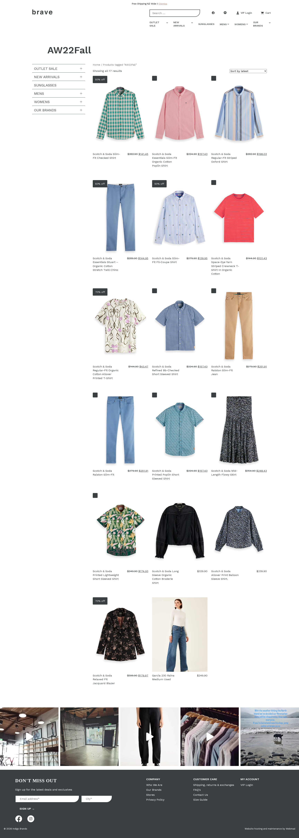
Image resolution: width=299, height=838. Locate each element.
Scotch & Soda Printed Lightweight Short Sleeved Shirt (106, 575)
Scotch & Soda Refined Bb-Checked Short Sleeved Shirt (165, 370)
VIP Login (246, 12)
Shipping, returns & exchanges (213, 785)
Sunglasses (206, 24)
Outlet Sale (154, 24)
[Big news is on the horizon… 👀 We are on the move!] (89, 736)
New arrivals (179, 24)
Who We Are (154, 785)
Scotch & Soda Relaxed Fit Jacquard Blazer (104, 679)
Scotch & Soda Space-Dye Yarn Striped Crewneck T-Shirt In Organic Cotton (225, 266)
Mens (223, 24)
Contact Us (200, 794)
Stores (150, 794)
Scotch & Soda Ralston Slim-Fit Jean (222, 370)
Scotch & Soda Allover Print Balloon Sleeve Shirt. (225, 575)
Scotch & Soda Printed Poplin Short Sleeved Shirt (165, 474)
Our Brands (258, 24)
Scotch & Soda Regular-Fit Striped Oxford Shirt (224, 157)
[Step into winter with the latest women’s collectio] (149, 736)
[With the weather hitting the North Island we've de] (270, 736)
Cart (268, 12)
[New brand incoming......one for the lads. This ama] (209, 736)
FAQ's (197, 789)
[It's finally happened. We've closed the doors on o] (29, 736)
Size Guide (200, 799)
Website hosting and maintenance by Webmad (270, 828)
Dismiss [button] (163, 3)
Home (96, 64)
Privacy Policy (155, 799)
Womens (240, 24)
